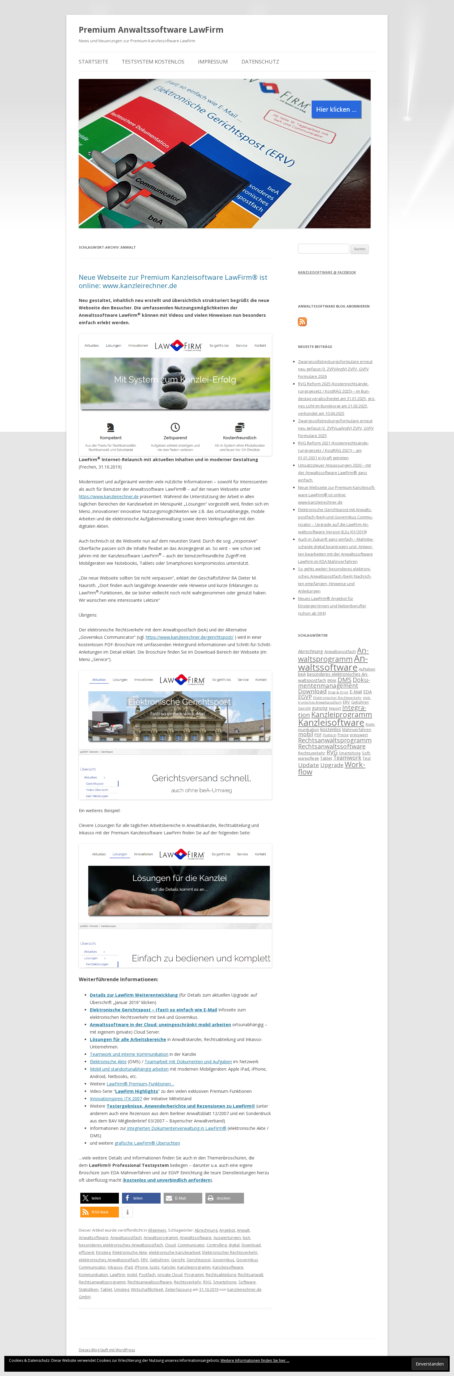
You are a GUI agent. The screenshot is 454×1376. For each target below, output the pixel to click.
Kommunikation (93, 1274)
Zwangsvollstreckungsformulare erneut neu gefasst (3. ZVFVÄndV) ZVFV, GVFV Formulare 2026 (335, 369)
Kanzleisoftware (227, 1267)
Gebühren (159, 1259)
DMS (344, 679)
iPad (128, 1267)
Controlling (217, 1245)
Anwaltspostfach (126, 1237)
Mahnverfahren (356, 729)
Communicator (191, 1245)
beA (246, 1237)
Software (247, 1282)
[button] (99, 1198)
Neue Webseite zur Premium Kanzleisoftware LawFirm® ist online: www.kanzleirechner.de (173, 281)
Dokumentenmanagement (334, 683)
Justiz (155, 1267)
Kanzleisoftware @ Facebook (327, 272)
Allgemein (157, 1230)
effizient (86, 1252)
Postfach (147, 1274)
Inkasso (115, 1267)
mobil (132, 1274)
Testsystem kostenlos (153, 61)
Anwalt (243, 1230)
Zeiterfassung (178, 1289)
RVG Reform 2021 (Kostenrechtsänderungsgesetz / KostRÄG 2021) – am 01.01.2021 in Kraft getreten (333, 450)
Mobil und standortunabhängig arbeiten (129, 1069)
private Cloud (170, 1274)
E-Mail (356, 692)
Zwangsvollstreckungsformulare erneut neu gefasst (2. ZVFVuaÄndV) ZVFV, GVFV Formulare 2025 (336, 428)
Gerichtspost (199, 1259)
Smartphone (225, 1282)
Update (308, 765)
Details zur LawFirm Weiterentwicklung (134, 995)
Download (251, 1245)
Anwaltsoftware (93, 1237)
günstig (320, 708)
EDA (367, 692)
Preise (343, 734)
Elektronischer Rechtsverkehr (230, 1252)
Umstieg (121, 1289)
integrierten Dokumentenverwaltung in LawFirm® (176, 1128)
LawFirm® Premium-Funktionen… (140, 1084)
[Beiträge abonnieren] (302, 324)
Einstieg (103, 1252)
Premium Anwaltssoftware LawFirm (151, 29)
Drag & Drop (338, 692)
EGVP (305, 696)
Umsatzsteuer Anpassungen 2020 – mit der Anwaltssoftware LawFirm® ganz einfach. (334, 472)
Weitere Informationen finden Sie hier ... (255, 1360)
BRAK (331, 680)
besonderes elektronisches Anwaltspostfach (121, 1245)
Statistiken (89, 1289)
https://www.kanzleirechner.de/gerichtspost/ (189, 637)
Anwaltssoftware (196, 1237)
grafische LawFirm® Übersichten (147, 1143)
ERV (144, 1259)
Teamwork (347, 757)
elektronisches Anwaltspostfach (109, 1259)
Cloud (170, 1245)
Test (367, 758)
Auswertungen (227, 1237)
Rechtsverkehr (187, 1282)
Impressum (213, 61)
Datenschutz (260, 61)
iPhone (141, 1267)
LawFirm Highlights (136, 1091)
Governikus (223, 1259)
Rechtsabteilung (221, 1274)
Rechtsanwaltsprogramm (102, 1282)
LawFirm (117, 1274)
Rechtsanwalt (250, 1274)
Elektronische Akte (108, 1061)
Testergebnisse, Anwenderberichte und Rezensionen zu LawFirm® (181, 1106)
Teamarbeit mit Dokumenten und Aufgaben (188, 1061)
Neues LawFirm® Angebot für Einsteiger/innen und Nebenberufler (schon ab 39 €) (332, 606)
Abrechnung (206, 1230)
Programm (194, 1274)
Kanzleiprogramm (194, 1267)
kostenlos (330, 729)
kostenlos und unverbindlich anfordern (167, 1180)
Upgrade (331, 765)
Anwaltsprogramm (161, 1237)
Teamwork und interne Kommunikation (129, 1054)
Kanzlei (168, 1267)
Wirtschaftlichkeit (147, 1289)
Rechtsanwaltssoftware (150, 1282)
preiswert (359, 735)
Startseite (93, 61)
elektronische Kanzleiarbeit (174, 1252)
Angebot (227, 1230)
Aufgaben (367, 669)
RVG (207, 1282)
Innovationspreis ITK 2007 (116, 1098)
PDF (318, 735)
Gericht (178, 1259)
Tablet (106, 1289)
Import (335, 708)
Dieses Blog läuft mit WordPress (107, 1350)
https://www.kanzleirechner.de (109, 496)
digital (234, 1245)
